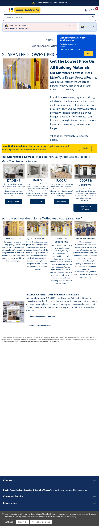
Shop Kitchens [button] (13, 202)
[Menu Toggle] (5, 10)
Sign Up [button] (85, 148)
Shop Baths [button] (37, 201)
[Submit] (93, 17)
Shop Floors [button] (61, 202)
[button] (49, 3)
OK (88, 54)
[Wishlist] (90, 10)
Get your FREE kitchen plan (27, 10)
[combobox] (49, 17)
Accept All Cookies (41, 521)
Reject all (22, 521)
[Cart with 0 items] (94, 10)
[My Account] (86, 10)
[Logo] (11, 10)
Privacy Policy (70, 516)
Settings (9, 521)
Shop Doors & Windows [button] (85, 207)
